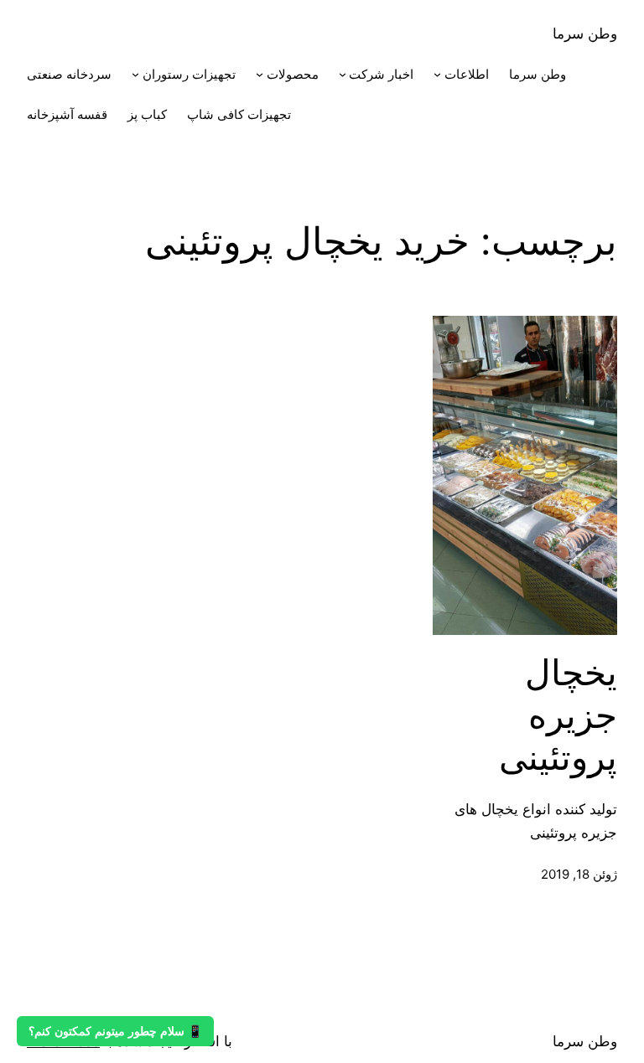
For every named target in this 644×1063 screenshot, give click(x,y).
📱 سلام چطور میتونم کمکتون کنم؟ (115, 1031)
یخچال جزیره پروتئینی (558, 715)
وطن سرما (585, 33)
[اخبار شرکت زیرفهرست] (342, 74)
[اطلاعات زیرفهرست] (437, 74)
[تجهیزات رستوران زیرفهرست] (135, 74)
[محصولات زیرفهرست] (259, 74)
